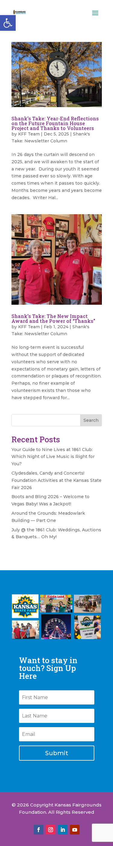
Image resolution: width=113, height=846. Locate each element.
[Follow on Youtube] (75, 830)
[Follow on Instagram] (50, 830)
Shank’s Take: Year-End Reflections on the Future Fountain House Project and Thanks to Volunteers (55, 123)
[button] (8, 23)
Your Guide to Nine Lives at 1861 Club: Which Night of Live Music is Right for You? (53, 457)
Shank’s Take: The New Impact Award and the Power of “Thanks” (53, 318)
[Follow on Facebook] (38, 830)
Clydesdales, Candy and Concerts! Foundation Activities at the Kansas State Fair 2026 (56, 480)
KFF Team (29, 134)
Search (91, 420)
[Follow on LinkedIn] (62, 830)
